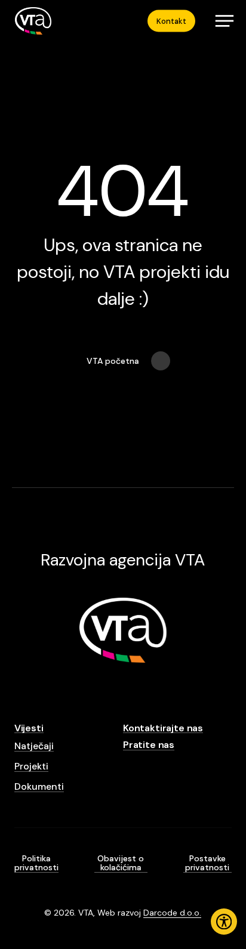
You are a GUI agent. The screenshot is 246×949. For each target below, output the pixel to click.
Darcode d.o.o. (172, 912)
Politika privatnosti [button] (36, 863)
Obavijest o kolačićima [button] (120, 863)
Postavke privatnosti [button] (207, 863)
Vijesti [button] (29, 728)
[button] (224, 21)
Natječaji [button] (34, 746)
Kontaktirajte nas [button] (163, 728)
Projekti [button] (31, 766)
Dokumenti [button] (39, 786)
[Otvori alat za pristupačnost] (224, 921)
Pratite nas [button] (148, 745)
